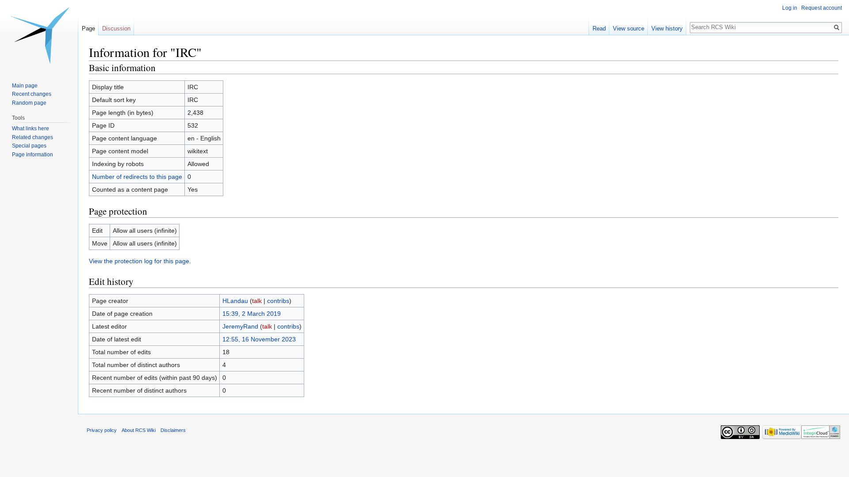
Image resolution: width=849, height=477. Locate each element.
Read (599, 28)
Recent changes (31, 94)
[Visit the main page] (39, 35)
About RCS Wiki (139, 430)
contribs (278, 300)
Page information (32, 154)
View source (628, 28)
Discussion (116, 28)
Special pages (29, 146)
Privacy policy (102, 430)
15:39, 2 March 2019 (251, 313)
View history (667, 28)
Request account (821, 8)
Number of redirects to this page (137, 176)
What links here (30, 128)
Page (88, 28)
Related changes (32, 137)
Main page (25, 86)
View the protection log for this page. (140, 261)
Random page (29, 103)
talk (257, 300)
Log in (789, 8)
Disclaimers (173, 430)
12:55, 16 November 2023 (259, 339)
